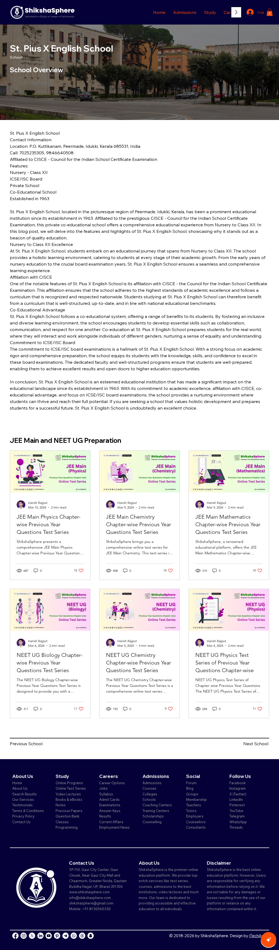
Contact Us (21, 822)
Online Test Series (71, 788)
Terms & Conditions (28, 810)
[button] (184, 12)
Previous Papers (69, 810)
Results (105, 816)
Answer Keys (109, 810)
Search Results (24, 794)
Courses (149, 788)
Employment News (114, 827)
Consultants (196, 827)
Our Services (23, 799)
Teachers (193, 805)
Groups (192, 794)
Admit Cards (109, 799)
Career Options (112, 783)
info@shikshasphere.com (90, 897)
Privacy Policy (23, 816)
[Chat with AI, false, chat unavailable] (268, 939)
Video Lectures (68, 794)
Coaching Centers (157, 805)
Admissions (152, 783)
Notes (61, 805)
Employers (195, 816)
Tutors (191, 810)
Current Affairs (111, 822)
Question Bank (68, 816)
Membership (196, 799)
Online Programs (69, 783)
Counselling (152, 822)
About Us (20, 788)
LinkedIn (236, 799)
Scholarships (153, 816)
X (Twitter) (237, 794)
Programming (67, 827)
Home (17, 783)
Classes (62, 822)
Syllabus (106, 794)
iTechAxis (257, 935)
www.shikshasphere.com (89, 892)
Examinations (109, 805)
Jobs (103, 788)
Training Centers (155, 810)
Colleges (149, 794)
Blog (189, 788)
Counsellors (196, 822)
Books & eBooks (69, 799)
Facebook (237, 783)
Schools (149, 799)
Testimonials (22, 805)
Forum (191, 783)
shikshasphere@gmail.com (91, 903)
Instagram (237, 788)
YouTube (236, 810)
